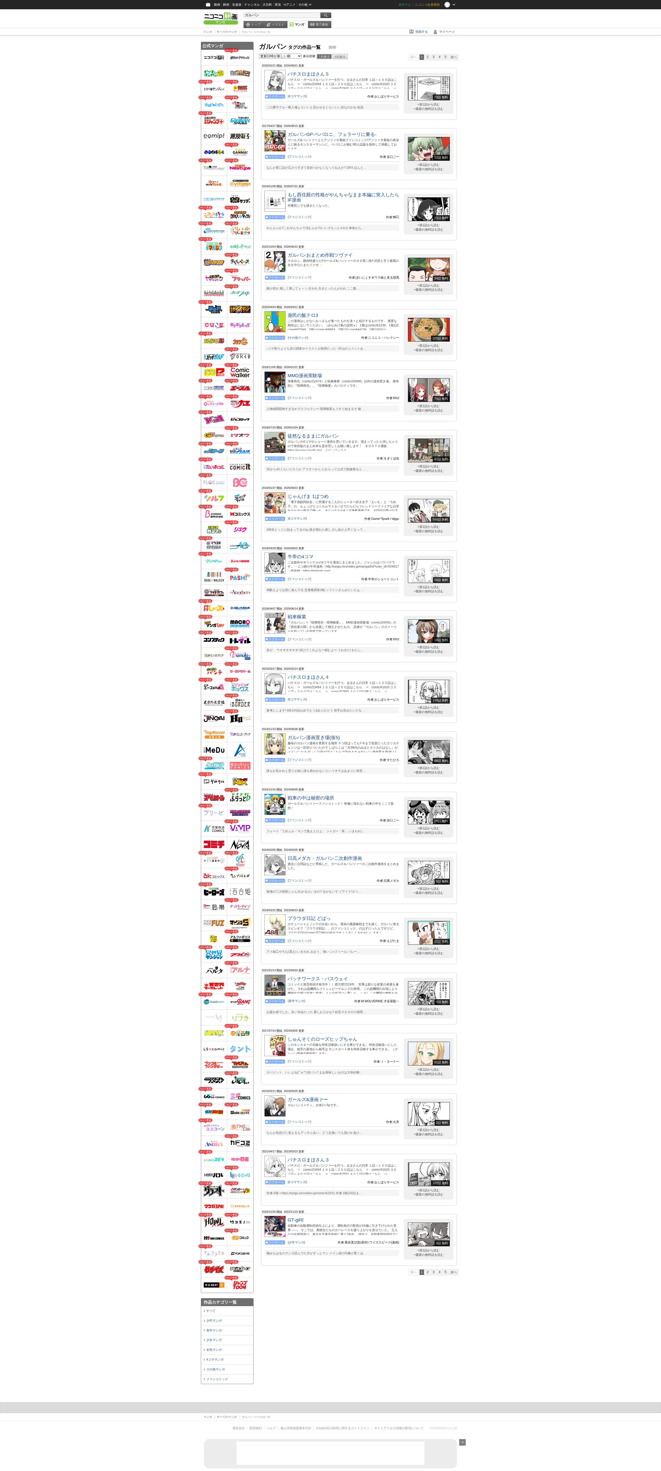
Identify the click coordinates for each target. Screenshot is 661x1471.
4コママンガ (215, 1359)
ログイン (405, 4)
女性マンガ (214, 1350)
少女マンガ (214, 1340)
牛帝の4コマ (300, 556)
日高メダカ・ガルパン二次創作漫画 (325, 858)
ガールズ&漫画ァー (308, 1099)
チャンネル (252, 4)
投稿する (421, 32)
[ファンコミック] (299, 156)
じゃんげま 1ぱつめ (308, 496)
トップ (255, 24)
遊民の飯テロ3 (303, 315)
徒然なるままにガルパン (313, 436)
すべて (211, 1311)
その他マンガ (215, 1369)
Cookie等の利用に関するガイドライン (342, 1428)
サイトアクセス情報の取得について (399, 1428)
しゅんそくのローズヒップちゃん (322, 1039)
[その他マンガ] (298, 338)
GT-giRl (295, 1220)
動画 (217, 4)
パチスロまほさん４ (308, 677)
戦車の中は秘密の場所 (311, 798)
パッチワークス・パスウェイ (318, 978)
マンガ (299, 24)
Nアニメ (289, 4)
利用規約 (255, 1428)
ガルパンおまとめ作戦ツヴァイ (320, 255)
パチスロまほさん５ (308, 74)
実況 (278, 4)
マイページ (447, 32)
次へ (454, 57)
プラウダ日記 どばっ (309, 918)
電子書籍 (322, 24)
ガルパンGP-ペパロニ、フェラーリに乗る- (332, 134)
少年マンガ (214, 1320)
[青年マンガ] (296, 1001)
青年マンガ (214, 1330)
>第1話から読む (429, 104)
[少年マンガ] (296, 1242)
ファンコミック (217, 1379)
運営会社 (238, 1428)
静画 (226, 4)
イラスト (278, 24)
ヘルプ (271, 1428)
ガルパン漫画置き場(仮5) (314, 737)
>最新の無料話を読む (429, 109)
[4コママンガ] (297, 96)
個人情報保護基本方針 (295, 1428)
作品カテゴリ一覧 (220, 1302)
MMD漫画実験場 (305, 375)
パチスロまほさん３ (308, 1159)
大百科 (267, 4)
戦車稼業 (297, 616)
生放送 (236, 4)
